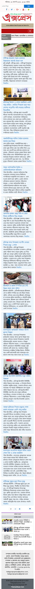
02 (15, 509)
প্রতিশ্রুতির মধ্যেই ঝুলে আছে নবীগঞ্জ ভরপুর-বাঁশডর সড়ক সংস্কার (22, 544)
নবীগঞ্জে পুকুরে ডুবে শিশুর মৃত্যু (14, 481)
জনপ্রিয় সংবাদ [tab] (17, 517)
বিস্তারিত (5, 83)
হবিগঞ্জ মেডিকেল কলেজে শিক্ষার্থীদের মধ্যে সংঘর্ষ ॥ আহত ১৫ (22, 529)
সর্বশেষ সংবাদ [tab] (17, 514)
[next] (20, 509)
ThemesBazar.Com (17, 587)
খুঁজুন (28, 6)
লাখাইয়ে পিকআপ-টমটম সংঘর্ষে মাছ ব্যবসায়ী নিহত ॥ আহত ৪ (22, 537)
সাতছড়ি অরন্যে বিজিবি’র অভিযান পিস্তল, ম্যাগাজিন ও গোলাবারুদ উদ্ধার (22, 522)
